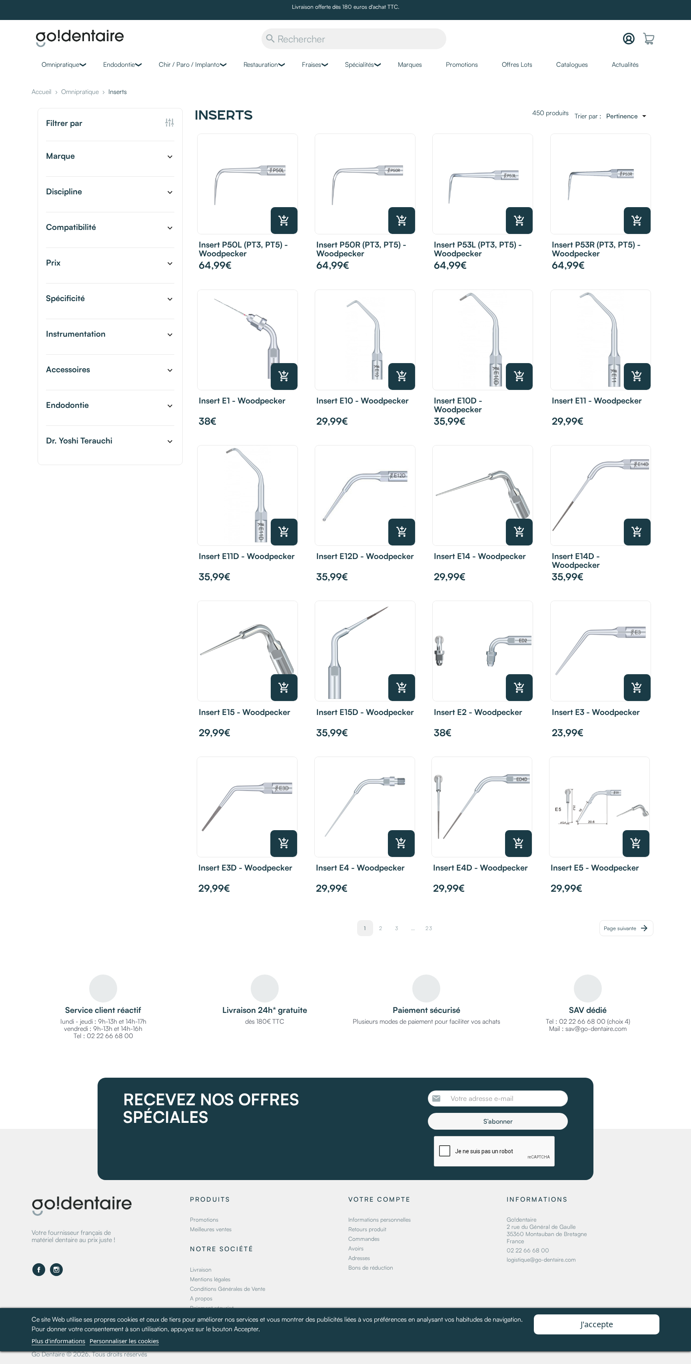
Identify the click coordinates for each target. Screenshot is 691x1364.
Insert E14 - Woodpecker (480, 556)
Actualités (625, 64)
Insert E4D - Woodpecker (480, 868)
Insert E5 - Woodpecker (595, 868)
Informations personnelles (379, 1219)
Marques (410, 64)
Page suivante (626, 928)
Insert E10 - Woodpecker (362, 400)
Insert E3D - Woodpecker (245, 868)
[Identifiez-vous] (629, 39)
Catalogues (572, 64)
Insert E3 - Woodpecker (596, 712)
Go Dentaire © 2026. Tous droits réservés (89, 1354)
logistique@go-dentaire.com (541, 1259)
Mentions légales (210, 1279)
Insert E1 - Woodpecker (242, 400)
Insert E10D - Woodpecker (458, 404)
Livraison (201, 1269)
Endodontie (119, 64)
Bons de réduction (370, 1267)
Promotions (462, 64)
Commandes (363, 1238)
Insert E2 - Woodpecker (478, 712)
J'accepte (597, 1324)
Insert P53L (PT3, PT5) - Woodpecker (478, 249)
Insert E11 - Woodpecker (597, 400)
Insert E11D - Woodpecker (247, 556)
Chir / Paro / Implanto (189, 64)
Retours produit (367, 1229)
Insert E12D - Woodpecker (365, 556)
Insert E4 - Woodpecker (360, 868)
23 (429, 928)
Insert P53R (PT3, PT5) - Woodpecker (596, 249)
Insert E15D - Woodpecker (365, 712)
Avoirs (355, 1248)
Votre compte (379, 1199)
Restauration (261, 64)
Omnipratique (60, 64)
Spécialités (359, 64)
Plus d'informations (58, 1341)
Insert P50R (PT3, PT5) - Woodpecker (361, 249)
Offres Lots (517, 64)
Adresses (359, 1257)
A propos (201, 1298)
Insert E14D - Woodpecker (576, 560)
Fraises (311, 64)
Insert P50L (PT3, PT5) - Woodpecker (243, 249)
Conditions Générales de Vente (227, 1288)
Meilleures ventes (211, 1229)
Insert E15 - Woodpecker (244, 712)
